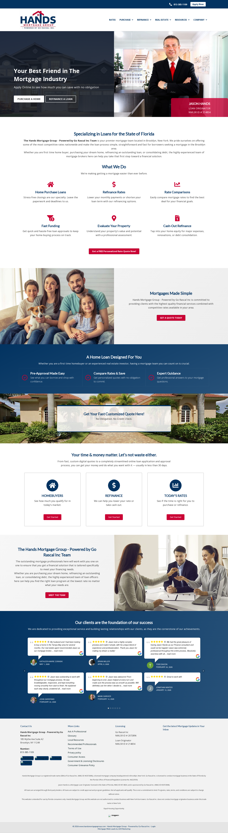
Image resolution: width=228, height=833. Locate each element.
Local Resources (76, 740)
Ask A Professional (77, 731)
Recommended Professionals (82, 744)
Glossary (72, 736)
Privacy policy (74, 753)
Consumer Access (76, 757)
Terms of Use (74, 748)
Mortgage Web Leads (107, 829)
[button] (178, 4)
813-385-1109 (27, 752)
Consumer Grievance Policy (81, 765)
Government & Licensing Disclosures (86, 761)
